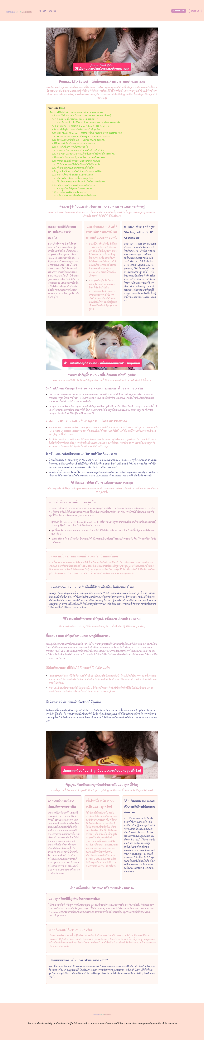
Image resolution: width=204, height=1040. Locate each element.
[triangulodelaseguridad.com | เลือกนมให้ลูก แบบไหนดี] (18, 10)
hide (62, 108)
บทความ (52, 10)
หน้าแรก (42, 10)
